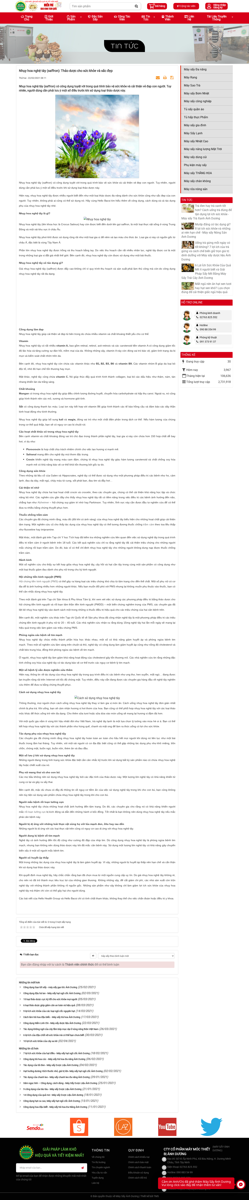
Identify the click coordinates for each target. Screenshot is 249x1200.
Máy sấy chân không (197, 181)
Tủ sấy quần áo (194, 109)
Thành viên (169, 18)
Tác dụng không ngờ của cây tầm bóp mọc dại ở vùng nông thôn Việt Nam (60, 1029)
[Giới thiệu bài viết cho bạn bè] (158, 77)
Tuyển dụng (98, 1177)
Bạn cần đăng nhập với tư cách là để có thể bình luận (70, 964)
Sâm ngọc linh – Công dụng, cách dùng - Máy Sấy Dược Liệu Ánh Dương (60, 1083)
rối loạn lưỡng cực (35, 811)
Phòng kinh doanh (210, 313)
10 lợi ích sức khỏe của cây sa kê (40, 1041)
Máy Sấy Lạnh (193, 133)
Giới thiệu (49, 18)
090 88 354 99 (208, 329)
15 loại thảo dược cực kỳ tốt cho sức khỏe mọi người (50, 999)
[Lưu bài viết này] (172, 77)
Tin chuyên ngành (101, 1167)
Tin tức (124, 46)
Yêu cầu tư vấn (99, 1172)
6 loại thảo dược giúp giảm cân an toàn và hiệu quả (49, 1005)
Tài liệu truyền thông (217, 18)
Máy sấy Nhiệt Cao (196, 141)
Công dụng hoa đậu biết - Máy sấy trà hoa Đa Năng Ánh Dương (55, 1107)
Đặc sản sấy (97, 18)
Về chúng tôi (98, 1157)
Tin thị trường (98, 1162)
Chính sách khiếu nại (138, 1157)
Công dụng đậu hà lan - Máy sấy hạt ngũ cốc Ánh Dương (52, 993)
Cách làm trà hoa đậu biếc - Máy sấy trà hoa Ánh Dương (51, 1017)
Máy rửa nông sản (195, 189)
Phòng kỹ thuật (208, 337)
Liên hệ (191, 18)
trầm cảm (148, 524)
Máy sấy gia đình (195, 125)
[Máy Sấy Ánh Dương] (38, 6)
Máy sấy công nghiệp (197, 101)
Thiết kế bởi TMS (149, 1196)
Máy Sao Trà (192, 85)
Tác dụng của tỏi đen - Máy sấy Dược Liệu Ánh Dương (50, 1065)
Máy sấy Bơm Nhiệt (196, 93)
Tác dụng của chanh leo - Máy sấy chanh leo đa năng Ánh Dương (56, 1077)
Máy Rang (190, 77)
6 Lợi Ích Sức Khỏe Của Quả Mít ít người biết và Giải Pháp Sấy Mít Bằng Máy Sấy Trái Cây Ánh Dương (206, 272)
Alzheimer (43, 502)
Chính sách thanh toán (139, 1167)
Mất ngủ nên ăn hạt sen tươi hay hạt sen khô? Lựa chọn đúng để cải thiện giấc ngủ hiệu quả (206, 288)
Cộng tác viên (187, 6)
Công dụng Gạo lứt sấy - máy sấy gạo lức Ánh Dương (50, 987)
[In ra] (165, 77)
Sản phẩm (71, 18)
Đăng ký (218, 7)
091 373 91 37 (208, 341)
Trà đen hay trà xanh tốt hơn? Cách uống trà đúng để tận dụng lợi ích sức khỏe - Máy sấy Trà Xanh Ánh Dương (206, 212)
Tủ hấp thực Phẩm (196, 117)
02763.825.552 (208, 317)
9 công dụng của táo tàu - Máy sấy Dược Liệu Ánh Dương (52, 1089)
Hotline (204, 325)
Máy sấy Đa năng (195, 69)
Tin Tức (146, 18)
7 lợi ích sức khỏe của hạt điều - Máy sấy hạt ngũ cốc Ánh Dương (56, 1053)
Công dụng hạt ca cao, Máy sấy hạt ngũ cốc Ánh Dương (51, 1101)
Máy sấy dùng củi (195, 157)
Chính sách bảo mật (138, 1162)
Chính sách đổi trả (137, 1177)
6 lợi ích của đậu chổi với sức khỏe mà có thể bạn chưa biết (53, 1035)
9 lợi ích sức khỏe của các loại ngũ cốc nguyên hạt (49, 1011)
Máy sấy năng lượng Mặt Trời (203, 149)
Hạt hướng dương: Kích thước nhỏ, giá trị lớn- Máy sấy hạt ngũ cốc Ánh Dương (63, 1071)
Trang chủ (28, 18)
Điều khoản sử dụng (138, 1172)
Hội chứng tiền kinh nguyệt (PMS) (38, 581)
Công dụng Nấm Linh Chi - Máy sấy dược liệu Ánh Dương (52, 1023)
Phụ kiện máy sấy (195, 165)
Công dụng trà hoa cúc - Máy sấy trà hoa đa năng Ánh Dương (54, 1059)
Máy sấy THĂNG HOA (198, 173)
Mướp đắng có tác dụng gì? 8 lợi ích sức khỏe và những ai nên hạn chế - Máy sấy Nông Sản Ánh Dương (206, 231)
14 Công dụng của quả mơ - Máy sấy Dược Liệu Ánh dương (53, 1095)
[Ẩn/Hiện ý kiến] (93, 955)
